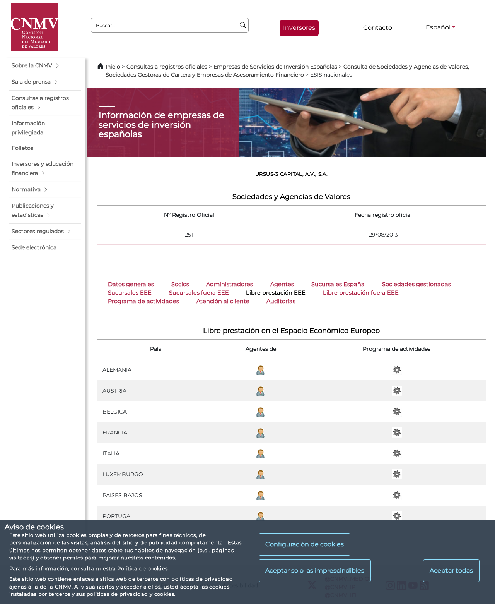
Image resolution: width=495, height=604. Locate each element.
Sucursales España (338, 284)
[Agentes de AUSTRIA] (261, 390)
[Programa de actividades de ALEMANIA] (397, 369)
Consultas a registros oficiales (166, 66)
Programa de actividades (143, 301)
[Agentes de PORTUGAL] (261, 515)
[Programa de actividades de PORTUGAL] (397, 515)
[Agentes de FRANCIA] (261, 432)
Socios (180, 284)
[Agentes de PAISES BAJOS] (261, 494)
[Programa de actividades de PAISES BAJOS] (397, 494)
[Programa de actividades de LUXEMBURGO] (397, 473)
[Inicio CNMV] (34, 27)
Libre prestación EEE (276, 292)
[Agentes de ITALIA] (261, 453)
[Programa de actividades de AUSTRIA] (397, 390)
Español (438, 27)
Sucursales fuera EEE (199, 292)
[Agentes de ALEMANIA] (261, 369)
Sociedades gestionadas (416, 284)
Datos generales (131, 284)
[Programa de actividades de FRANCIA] (397, 432)
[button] (45, 66)
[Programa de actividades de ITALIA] (397, 453)
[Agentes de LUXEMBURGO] (261, 473)
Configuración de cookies (304, 544)
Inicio (113, 66)
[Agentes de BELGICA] (261, 411)
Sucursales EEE (130, 292)
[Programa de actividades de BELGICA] (397, 411)
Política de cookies (142, 568)
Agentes (282, 284)
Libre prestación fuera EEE (361, 292)
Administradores (229, 284)
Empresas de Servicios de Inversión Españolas (275, 66)
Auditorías (280, 301)
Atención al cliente (222, 301)
